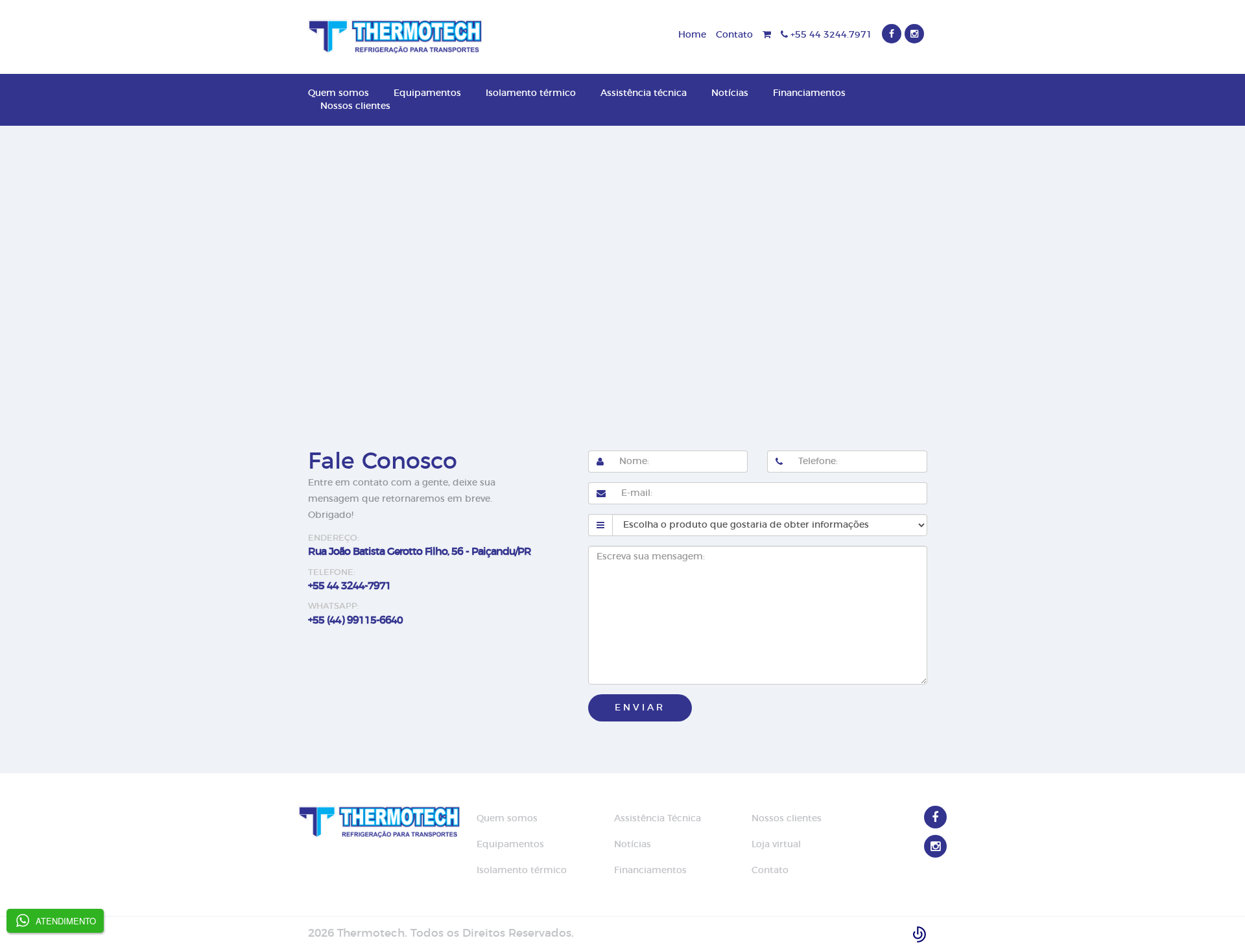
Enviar (640, 707)
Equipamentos (427, 93)
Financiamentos (809, 93)
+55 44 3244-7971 (349, 586)
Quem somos (338, 93)
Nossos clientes (355, 106)
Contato (734, 35)
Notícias (729, 93)
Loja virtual (776, 844)
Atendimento (66, 921)
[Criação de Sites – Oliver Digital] (919, 933)
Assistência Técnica (657, 818)
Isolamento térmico (531, 93)
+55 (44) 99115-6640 (355, 620)
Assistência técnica (643, 93)
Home (692, 35)
